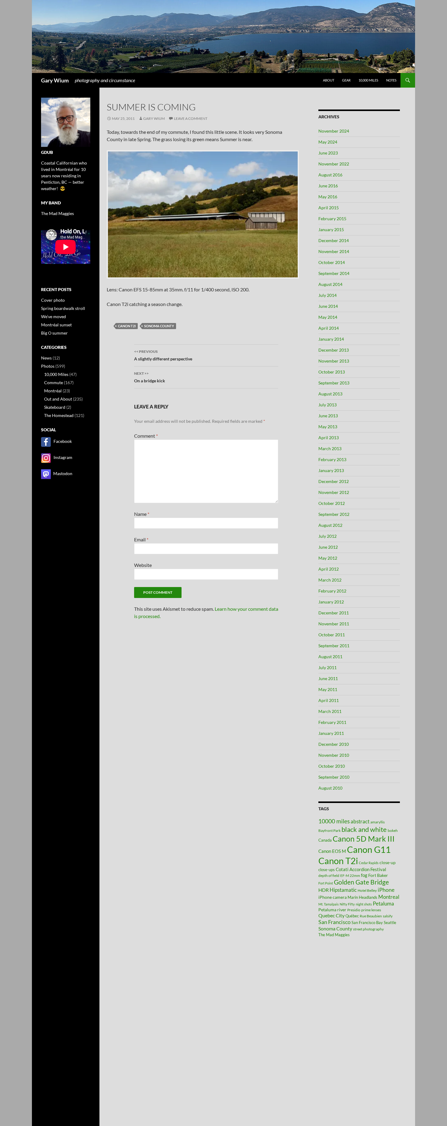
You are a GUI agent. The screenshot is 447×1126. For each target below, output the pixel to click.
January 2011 (331, 733)
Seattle (390, 922)
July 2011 (327, 667)
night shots (364, 904)
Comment (146, 436)
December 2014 (333, 240)
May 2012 (327, 558)
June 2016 (328, 185)
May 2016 (327, 196)
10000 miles (334, 821)
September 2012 (333, 514)
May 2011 (327, 689)
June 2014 (328, 306)
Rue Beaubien (371, 916)
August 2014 (330, 284)
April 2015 (328, 207)
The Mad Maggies (334, 934)
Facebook (63, 441)
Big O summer (54, 332)
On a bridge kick (149, 377)
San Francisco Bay (367, 922)
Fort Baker (378, 875)
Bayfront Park (329, 830)
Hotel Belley (367, 890)
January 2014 (331, 339)
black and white (364, 829)
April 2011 (328, 700)
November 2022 (333, 163)
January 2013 (331, 470)
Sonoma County (159, 326)
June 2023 (328, 152)
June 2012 (328, 547)
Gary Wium (55, 80)
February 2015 (332, 218)
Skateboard (54, 407)
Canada (325, 840)
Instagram (63, 457)
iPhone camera (332, 897)
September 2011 (333, 645)
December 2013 (333, 350)
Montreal (388, 897)
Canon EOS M (332, 851)
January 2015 (331, 229)
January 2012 (331, 601)
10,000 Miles (56, 374)
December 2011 (333, 612)
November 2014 (333, 251)
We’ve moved (53, 316)
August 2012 (330, 525)
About (328, 80)
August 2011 (330, 656)
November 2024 (333, 131)
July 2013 (327, 404)
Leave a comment (190, 118)
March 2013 (329, 448)
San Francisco (334, 922)
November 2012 (333, 492)
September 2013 (333, 382)
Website (143, 565)
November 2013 (333, 360)
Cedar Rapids (369, 863)
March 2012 (329, 579)
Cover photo (53, 300)
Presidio (353, 910)
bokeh (393, 830)
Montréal (53, 390)
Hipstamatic (343, 890)
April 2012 (328, 569)
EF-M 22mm (350, 876)
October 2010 (331, 766)
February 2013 (332, 459)
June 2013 (328, 415)
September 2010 (333, 777)
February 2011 (332, 722)
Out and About (58, 398)
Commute (53, 382)
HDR (323, 890)
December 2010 (333, 744)
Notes (391, 80)
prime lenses (371, 910)
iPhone (386, 890)
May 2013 (327, 426)
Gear (346, 80)
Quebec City (331, 915)
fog (364, 875)
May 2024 (327, 141)
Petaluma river (332, 909)
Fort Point (325, 883)
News (46, 357)
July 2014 (327, 295)
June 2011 (328, 678)
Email (141, 539)
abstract (360, 821)
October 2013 (331, 371)
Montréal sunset (56, 324)
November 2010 (333, 755)
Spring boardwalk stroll (63, 308)
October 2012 (331, 503)
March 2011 (329, 711)
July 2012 (327, 536)
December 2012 (333, 481)
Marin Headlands (362, 897)
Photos (47, 366)
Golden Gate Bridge (361, 882)
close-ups (326, 869)
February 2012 (332, 590)
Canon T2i (127, 326)
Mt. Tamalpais (328, 904)
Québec (352, 915)
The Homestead (59, 415)
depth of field (328, 875)
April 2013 (328, 437)
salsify (388, 916)
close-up (387, 862)
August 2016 (330, 174)
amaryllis (377, 822)
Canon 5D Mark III (364, 838)
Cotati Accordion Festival (361, 869)
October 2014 (331, 262)
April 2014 (328, 328)
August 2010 (330, 788)
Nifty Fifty (347, 904)
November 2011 (333, 623)
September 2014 (333, 273)
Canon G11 (369, 849)
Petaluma (383, 903)
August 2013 (330, 393)
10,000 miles (368, 80)
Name (141, 514)
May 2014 (327, 317)
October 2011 (331, 634)
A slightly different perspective (163, 355)
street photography (368, 929)
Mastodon (62, 473)
